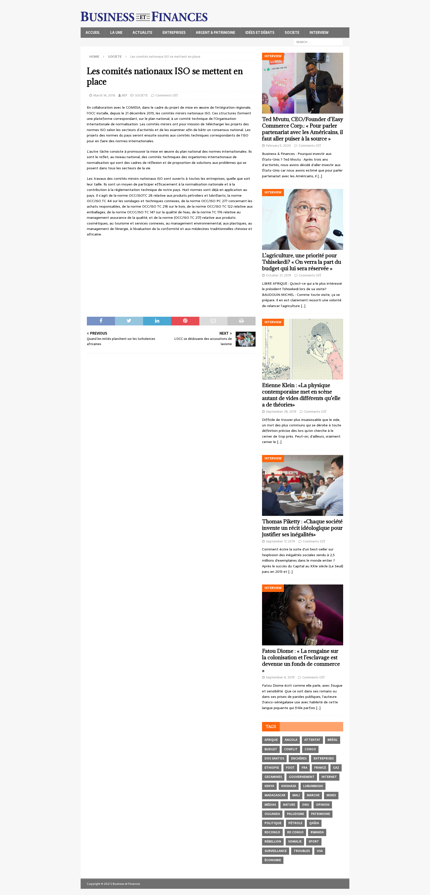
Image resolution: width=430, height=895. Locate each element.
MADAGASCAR (275, 795)
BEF (124, 95)
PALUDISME (295, 813)
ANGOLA (291, 739)
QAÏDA (314, 823)
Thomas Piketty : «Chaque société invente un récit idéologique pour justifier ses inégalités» (302, 528)
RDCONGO (272, 832)
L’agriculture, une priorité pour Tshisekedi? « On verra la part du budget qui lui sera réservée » (301, 262)
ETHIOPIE (272, 767)
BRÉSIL (332, 739)
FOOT (290, 767)
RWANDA (317, 832)
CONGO (310, 749)
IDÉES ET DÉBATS (259, 32)
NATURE (289, 804)
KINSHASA (288, 786)
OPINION (322, 804)
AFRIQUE (271, 739)
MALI (296, 795)
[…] (320, 176)
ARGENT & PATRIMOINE (215, 32)
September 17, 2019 (280, 541)
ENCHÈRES (299, 758)
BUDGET (271, 749)
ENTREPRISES (174, 32)
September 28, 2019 (281, 411)
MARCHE (313, 795)
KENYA (269, 786)
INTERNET (329, 776)
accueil (93, 32)
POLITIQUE (273, 823)
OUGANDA (272, 813)
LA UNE (116, 32)
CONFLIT (291, 749)
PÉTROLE (295, 823)
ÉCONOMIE (273, 860)
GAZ (336, 767)
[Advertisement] (171, 277)
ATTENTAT (312, 739)
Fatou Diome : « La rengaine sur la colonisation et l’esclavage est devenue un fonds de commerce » (301, 661)
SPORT (314, 841)
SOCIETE (292, 32)
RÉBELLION (273, 841)
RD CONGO (295, 832)
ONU (305, 804)
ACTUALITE (142, 32)
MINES (331, 795)
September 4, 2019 (280, 677)
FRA (304, 767)
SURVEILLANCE (276, 851)
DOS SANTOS (274, 758)
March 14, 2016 (104, 95)
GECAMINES (273, 776)
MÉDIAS (270, 804)
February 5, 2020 (278, 145)
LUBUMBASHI (313, 786)
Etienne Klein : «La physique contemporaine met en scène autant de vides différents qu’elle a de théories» (301, 395)
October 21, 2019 (278, 275)
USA (320, 851)
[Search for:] (318, 42)
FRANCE (320, 767)
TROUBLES (302, 851)
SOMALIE (295, 841)
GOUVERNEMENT (302, 776)
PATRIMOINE (320, 813)
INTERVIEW (319, 32)
